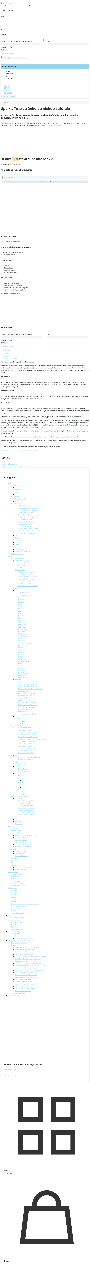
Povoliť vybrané (21, 450)
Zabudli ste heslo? (7, 346)
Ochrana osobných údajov (13, 285)
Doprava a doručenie (11, 283)
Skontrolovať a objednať (9, 464)
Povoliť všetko (32, 450)
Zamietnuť (4, 450)
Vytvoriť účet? (5, 350)
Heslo (50, 334)
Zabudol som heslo (10, 272)
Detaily (6, 356)
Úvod (6, 102)
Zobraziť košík (23, 466)
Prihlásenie (4, 342)
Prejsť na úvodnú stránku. (52, 126)
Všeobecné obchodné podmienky (16, 290)
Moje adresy (8, 268)
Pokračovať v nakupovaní (9, 466)
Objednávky (8, 266)
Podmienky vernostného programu (16, 288)
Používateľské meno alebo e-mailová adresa (17, 334)
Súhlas (6, 354)
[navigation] (45, 460)
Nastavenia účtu (9, 270)
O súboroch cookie (10, 358)
